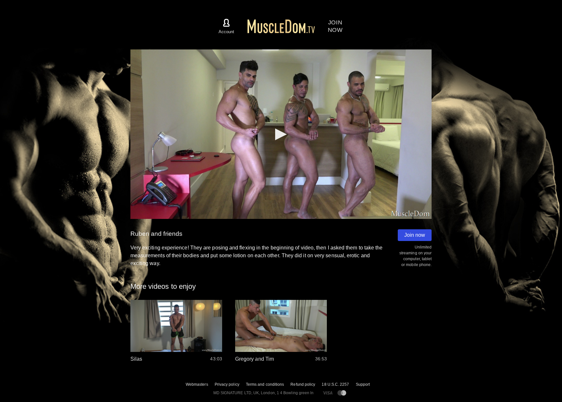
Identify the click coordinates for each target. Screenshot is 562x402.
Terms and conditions (265, 384)
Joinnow (335, 26)
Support (363, 384)
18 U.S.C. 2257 (335, 384)
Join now (414, 235)
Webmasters (197, 384)
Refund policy (302, 384)
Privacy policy (227, 384)
